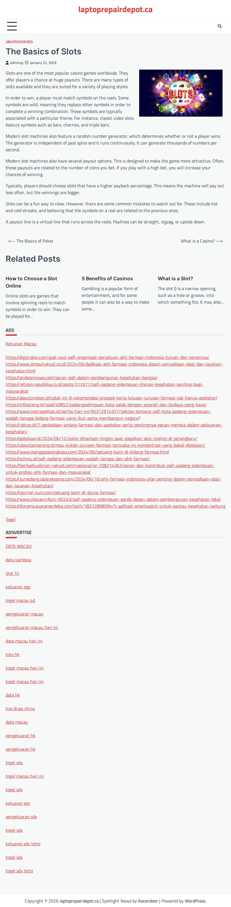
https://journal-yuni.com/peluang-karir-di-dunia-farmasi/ (61, 492)
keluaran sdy (18, 803)
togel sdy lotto (19, 870)
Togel (10, 519)
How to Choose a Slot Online (31, 282)
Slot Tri (12, 573)
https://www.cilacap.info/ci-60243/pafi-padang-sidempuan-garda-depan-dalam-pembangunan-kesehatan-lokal (113, 499)
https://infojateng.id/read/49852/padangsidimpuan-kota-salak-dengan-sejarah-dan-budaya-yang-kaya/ (106, 404)
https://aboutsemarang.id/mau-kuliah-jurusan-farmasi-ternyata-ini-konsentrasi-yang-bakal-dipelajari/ (105, 445)
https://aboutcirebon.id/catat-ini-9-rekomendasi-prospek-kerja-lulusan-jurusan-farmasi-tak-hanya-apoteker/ (111, 397)
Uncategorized (19, 42)
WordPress (195, 900)
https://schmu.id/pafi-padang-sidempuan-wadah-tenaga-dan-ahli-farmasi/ (78, 458)
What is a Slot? (175, 278)
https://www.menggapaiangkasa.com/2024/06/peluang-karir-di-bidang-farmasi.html (87, 451)
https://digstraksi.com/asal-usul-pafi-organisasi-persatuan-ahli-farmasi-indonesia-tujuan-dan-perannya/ (107, 357)
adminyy (16, 62)
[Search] (220, 26)
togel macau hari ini (25, 776)
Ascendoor (148, 900)
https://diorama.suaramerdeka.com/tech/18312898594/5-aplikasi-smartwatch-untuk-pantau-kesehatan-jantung (115, 506)
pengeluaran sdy (21, 816)
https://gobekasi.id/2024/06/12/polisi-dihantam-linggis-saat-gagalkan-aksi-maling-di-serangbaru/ (101, 438)
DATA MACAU (19, 546)
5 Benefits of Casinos (107, 278)
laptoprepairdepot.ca (115, 9)
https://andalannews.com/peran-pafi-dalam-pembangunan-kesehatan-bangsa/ (82, 377)
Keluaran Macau (21, 343)
